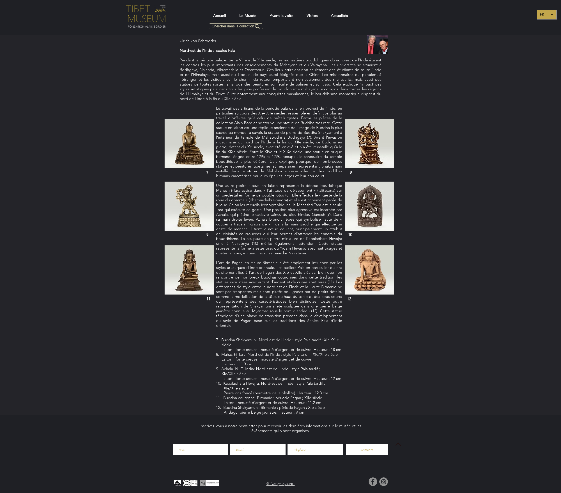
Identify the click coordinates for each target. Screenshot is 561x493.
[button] (281, 15)
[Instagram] (383, 481)
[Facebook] (373, 481)
